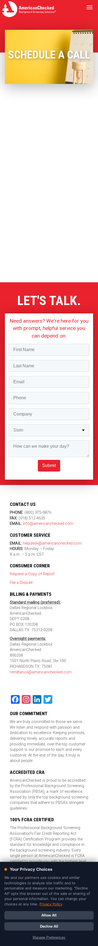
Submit (49, 465)
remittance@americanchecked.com (41, 672)
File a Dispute (21, 582)
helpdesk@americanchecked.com (52, 543)
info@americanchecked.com (48, 523)
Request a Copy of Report (32, 574)
